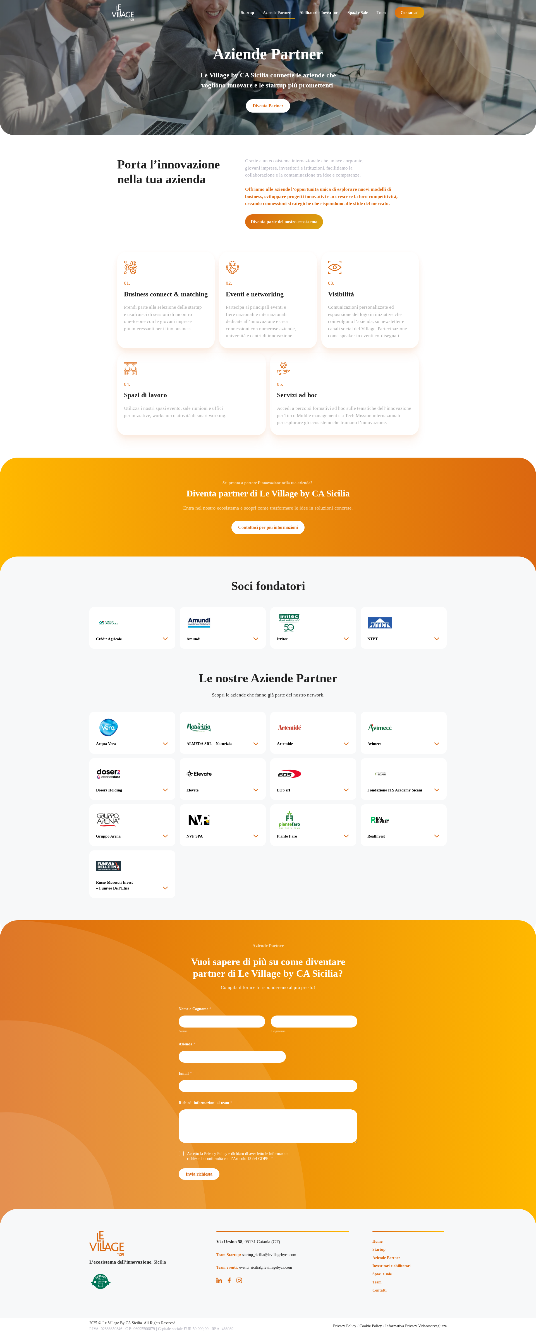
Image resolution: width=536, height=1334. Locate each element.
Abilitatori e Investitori (319, 12)
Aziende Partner (277, 12)
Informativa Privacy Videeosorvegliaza (416, 1326)
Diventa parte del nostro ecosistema (284, 221)
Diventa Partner (268, 105)
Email (185, 1073)
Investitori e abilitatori (391, 1266)
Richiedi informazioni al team (205, 1103)
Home (377, 1241)
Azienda (187, 1044)
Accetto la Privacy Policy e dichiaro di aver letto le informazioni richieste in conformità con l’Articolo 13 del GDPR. (238, 1156)
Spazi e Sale (358, 12)
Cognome (278, 1031)
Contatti (379, 1290)
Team (381, 12)
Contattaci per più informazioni (268, 527)
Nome (183, 1031)
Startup (247, 12)
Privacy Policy (344, 1326)
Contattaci (409, 12)
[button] (132, 628)
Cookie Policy (371, 1326)
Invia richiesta (199, 1174)
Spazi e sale (382, 1274)
